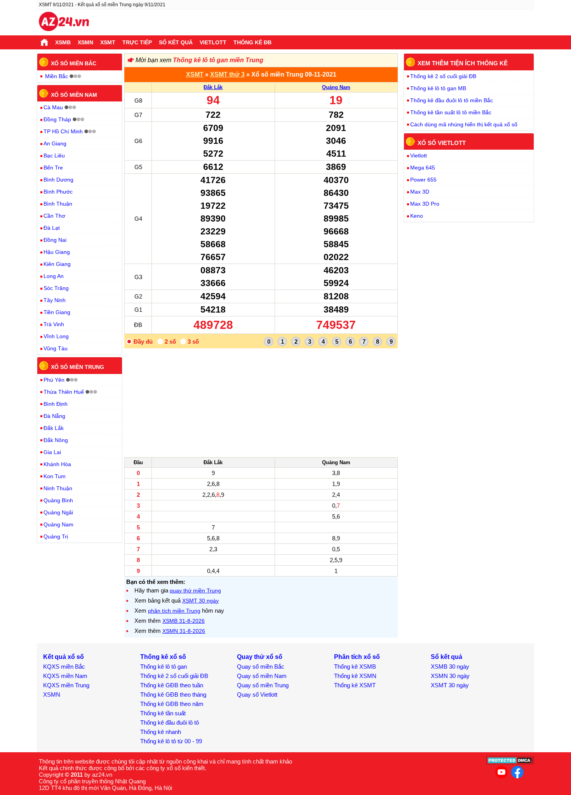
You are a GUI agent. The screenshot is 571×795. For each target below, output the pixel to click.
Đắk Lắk (213, 87)
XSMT (107, 42)
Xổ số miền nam (74, 94)
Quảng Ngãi (58, 512)
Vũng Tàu (56, 348)
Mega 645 (422, 167)
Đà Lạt (52, 228)
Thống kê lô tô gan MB (438, 88)
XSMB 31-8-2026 (183, 621)
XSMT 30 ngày (200, 601)
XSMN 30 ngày (450, 676)
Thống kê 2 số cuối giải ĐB (443, 76)
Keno (416, 216)
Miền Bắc (56, 76)
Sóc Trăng (56, 288)
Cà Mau (53, 107)
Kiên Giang (57, 264)
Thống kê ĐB (252, 42)
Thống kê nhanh (160, 732)
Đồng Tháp (57, 119)
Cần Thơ (54, 216)
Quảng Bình (58, 500)
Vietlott (213, 42)
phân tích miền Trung (174, 611)
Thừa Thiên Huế (64, 392)
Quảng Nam (336, 87)
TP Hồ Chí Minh (63, 131)
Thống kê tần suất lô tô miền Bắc (450, 112)
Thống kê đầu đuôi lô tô (169, 722)
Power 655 (423, 179)
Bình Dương (58, 179)
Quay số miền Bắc (260, 666)
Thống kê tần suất (163, 713)
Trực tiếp (137, 42)
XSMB (63, 42)
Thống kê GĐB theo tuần (171, 685)
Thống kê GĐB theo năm (172, 704)
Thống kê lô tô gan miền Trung (218, 60)
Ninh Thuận (58, 488)
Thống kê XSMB (355, 666)
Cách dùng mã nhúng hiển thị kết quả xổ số (463, 124)
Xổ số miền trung (77, 367)
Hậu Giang (57, 252)
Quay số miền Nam (262, 676)
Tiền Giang (57, 312)
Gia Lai (52, 452)
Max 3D (419, 192)
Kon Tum (55, 476)
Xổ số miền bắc (73, 63)
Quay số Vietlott (257, 694)
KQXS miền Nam (65, 676)
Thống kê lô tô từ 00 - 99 (171, 741)
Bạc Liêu (54, 155)
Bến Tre (53, 167)
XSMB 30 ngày (450, 666)
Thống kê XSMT (355, 685)
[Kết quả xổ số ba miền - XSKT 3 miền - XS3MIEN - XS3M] (64, 22)
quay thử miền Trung (195, 590)
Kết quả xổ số (63, 656)
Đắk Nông (56, 440)
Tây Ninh (55, 300)
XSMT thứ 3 (227, 74)
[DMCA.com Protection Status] (510, 762)
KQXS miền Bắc (64, 666)
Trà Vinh (54, 324)
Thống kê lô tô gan (163, 666)
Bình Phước (58, 192)
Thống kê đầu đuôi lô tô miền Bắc (451, 100)
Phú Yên (54, 380)
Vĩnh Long (56, 336)
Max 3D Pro (424, 204)
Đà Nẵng (54, 416)
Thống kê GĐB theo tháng (173, 694)
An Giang (55, 143)
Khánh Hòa (57, 464)
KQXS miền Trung (66, 685)
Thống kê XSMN (355, 676)
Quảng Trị (56, 536)
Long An (54, 276)
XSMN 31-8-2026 (183, 631)
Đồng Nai (55, 240)
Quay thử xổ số (259, 656)
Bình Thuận (58, 204)
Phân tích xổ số (357, 656)
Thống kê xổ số (163, 656)
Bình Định (56, 404)
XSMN (85, 42)
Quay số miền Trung (263, 685)
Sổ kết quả (176, 42)
